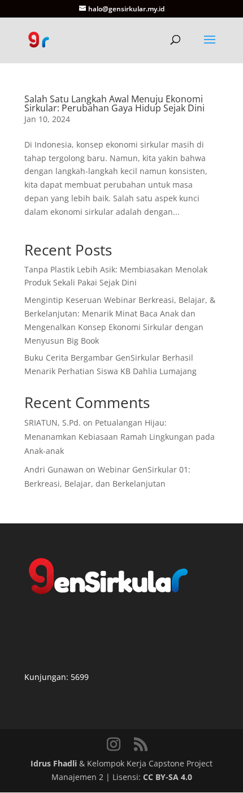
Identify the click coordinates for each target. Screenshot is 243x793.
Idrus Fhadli (54, 763)
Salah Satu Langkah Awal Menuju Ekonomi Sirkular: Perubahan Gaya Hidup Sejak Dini (114, 103)
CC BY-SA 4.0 (167, 777)
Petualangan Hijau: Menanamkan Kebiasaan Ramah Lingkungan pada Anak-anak (119, 436)
